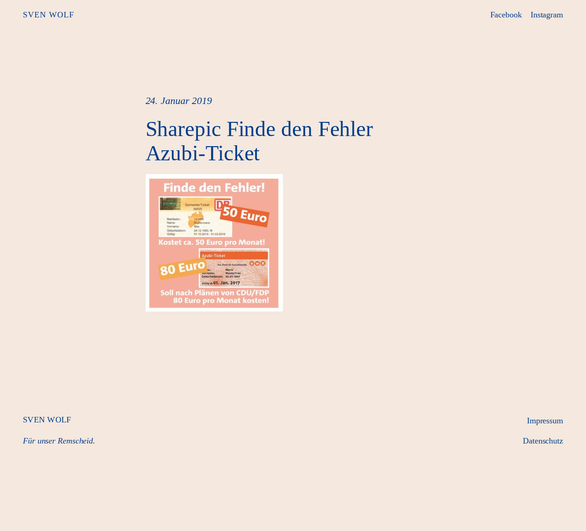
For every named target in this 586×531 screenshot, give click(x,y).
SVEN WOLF (48, 14)
